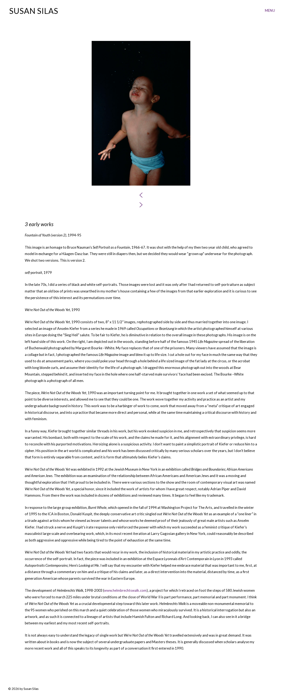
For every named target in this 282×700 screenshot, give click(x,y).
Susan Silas (33, 11)
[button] (141, 195)
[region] (141, 124)
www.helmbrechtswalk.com (125, 590)
